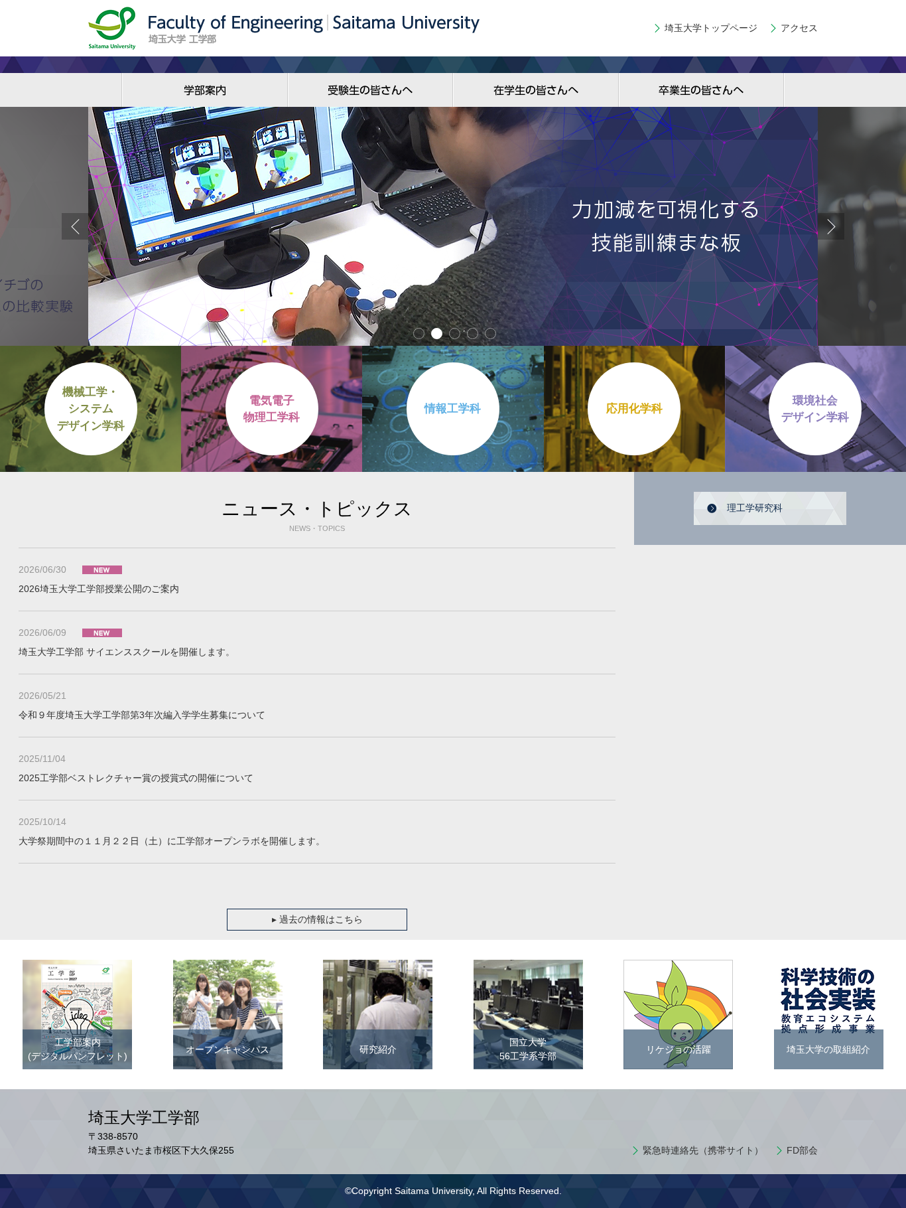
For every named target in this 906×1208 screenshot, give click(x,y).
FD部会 (802, 1150)
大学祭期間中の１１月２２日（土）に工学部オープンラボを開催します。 (172, 841)
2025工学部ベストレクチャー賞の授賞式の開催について (136, 778)
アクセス (799, 28)
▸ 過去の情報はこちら (317, 919)
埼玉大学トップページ (711, 28)
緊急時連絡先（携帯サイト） (703, 1150)
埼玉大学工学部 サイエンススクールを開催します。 (127, 651)
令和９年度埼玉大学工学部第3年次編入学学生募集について (142, 715)
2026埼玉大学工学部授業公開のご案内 (99, 588)
